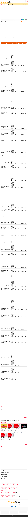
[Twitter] (12, 506)
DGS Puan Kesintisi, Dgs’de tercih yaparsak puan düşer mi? (24, 429)
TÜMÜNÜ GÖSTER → (25, 4)
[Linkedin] (15, 506)
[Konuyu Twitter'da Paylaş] (22, 19)
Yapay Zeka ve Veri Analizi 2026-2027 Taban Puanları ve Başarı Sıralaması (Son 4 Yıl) (9, 487)
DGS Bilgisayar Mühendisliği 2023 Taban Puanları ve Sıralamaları (10, 438)
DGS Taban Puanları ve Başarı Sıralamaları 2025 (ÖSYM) (3, 429)
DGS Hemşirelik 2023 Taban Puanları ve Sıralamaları (10, 429)
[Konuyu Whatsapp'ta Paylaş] (23, 19)
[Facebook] (11, 506)
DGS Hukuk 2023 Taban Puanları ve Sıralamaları (17, 428)
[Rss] (16, 506)
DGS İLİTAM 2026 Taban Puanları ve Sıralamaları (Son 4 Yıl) (7, 495)
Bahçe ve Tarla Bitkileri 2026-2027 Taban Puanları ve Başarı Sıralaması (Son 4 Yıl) (9, 484)
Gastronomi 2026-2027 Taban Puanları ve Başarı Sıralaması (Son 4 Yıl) (8, 483)
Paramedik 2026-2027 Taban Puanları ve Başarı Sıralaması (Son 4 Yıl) (8, 488)
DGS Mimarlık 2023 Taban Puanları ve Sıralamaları (3, 438)
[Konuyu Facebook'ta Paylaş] (21, 19)
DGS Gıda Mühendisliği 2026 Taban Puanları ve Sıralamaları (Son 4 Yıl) (8, 492)
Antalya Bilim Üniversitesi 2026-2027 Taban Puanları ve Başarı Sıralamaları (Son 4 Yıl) (9, 496)
